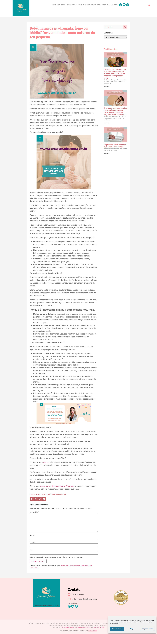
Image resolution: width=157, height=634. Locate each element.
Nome (32, 535)
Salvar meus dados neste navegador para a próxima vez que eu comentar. (56, 557)
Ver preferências (147, 629)
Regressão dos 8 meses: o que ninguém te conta (115, 145)
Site (31, 550)
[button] (148, 4)
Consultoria (71, 5)
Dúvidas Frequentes (89, 5)
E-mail (32, 542)
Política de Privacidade (69, 627)
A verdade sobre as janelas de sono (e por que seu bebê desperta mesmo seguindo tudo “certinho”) (115, 111)
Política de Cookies (82, 627)
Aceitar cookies (117, 629)
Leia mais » (106, 86)
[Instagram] (120, 4)
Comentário (34, 512)
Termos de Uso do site (97, 627)
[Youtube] (124, 4)
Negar (132, 629)
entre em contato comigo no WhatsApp (57, 486)
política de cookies (143, 622)
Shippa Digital (92, 631)
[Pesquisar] (125, 27)
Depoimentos (101, 5)
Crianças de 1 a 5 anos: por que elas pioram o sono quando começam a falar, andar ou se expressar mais (115, 73)
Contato (114, 5)
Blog (108, 5)
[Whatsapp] (127, 4)
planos (46, 462)
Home (54, 5)
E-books (79, 5)
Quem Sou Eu (61, 5)
